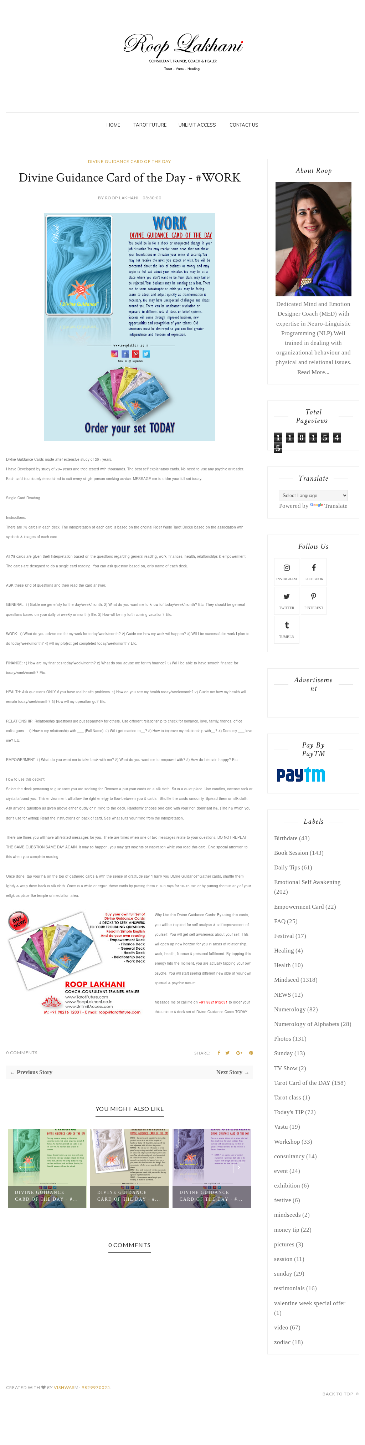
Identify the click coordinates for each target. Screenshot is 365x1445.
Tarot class (287, 1097)
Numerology (290, 1009)
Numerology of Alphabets (306, 1024)
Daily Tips (287, 867)
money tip (286, 1229)
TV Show (285, 1068)
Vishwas (64, 1387)
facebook (313, 579)
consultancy (289, 1156)
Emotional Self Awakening (307, 882)
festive (282, 1200)
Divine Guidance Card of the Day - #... (46, 1196)
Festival (284, 936)
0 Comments (21, 1052)
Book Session (291, 852)
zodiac (282, 1342)
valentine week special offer (309, 1303)
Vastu (281, 1126)
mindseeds (287, 1214)
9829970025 (96, 1387)
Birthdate (286, 838)
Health (282, 965)
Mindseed (286, 979)
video (281, 1327)
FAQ (280, 921)
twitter (286, 608)
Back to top (338, 1394)
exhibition (287, 1185)
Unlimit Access (197, 125)
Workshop (287, 1141)
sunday (283, 1273)
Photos (282, 1038)
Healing (284, 950)
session (283, 1259)
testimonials (289, 1288)
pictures (284, 1244)
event (281, 1171)
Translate (336, 505)
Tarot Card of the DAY (302, 1082)
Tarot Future (150, 125)
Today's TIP (289, 1112)
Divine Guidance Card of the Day (129, 161)
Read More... (313, 372)
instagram (286, 579)
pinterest (313, 608)
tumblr (286, 637)
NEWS (282, 994)
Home (113, 125)
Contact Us (244, 125)
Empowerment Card (299, 906)
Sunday (283, 1053)
